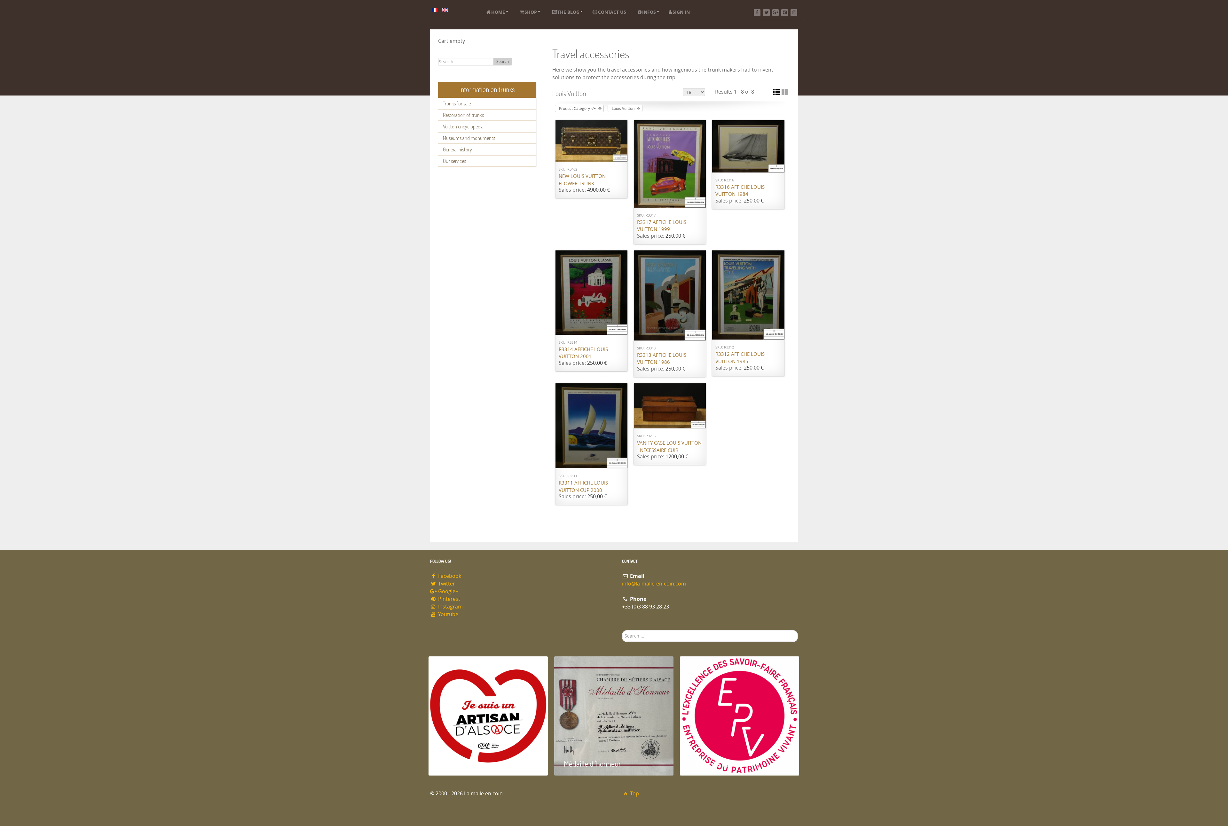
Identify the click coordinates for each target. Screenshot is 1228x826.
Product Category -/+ (577, 108)
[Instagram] (794, 12)
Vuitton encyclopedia (463, 126)
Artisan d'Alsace (461, 764)
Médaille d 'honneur (592, 764)
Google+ (447, 591)
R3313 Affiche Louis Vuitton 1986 (661, 358)
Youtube (447, 614)
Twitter (446, 584)
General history (457, 149)
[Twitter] (766, 12)
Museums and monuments (469, 138)
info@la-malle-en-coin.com (654, 584)
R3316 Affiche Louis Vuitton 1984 (740, 190)
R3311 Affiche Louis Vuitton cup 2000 (583, 486)
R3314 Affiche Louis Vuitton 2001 (583, 353)
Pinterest (448, 599)
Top (634, 794)
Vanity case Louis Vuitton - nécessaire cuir (669, 446)
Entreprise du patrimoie (724, 764)
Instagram (450, 607)
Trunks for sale (457, 103)
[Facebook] (757, 12)
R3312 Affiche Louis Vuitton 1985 (740, 357)
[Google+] (775, 12)
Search (502, 61)
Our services (454, 161)
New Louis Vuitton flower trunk (582, 180)
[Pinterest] (784, 12)
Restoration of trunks (463, 115)
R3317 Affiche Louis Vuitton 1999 (661, 226)
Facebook (449, 576)
